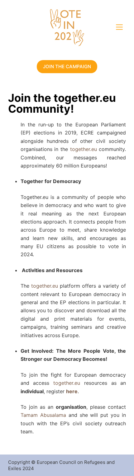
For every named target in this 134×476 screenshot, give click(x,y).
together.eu (83, 149)
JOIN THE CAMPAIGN (67, 66)
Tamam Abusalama (43, 415)
